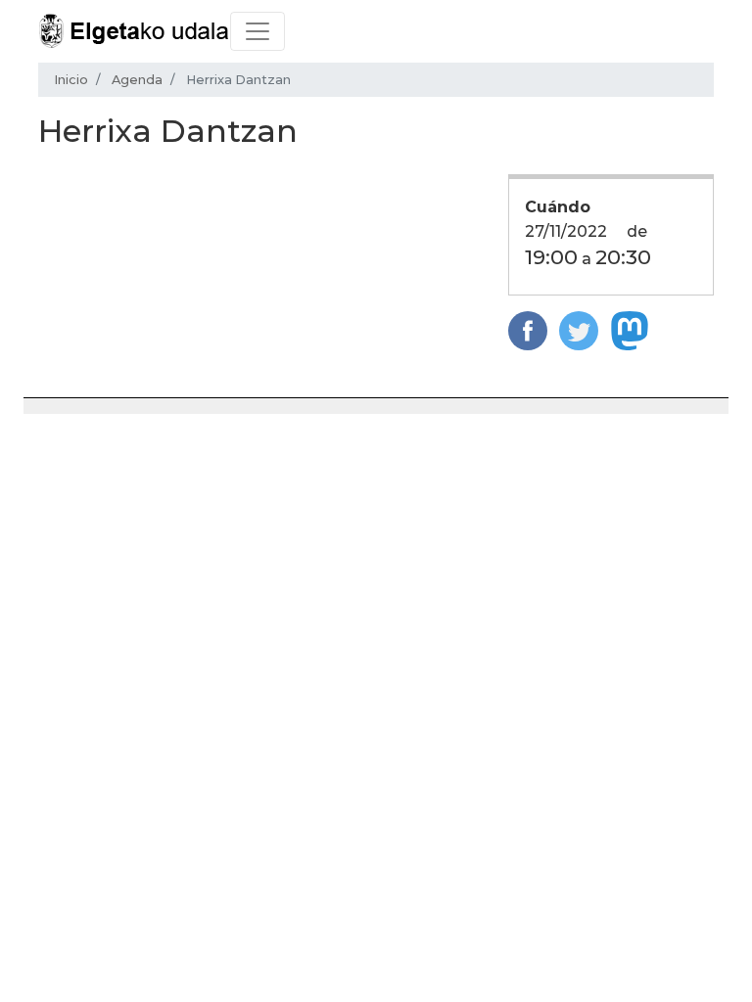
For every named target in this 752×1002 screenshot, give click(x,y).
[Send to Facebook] (527, 330)
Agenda (137, 79)
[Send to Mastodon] (629, 330)
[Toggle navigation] (257, 31)
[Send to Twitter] (578, 330)
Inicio (71, 79)
